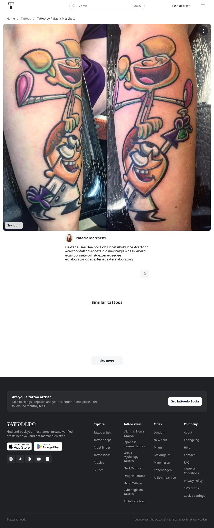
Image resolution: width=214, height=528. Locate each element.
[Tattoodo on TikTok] (20, 459)
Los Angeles (162, 455)
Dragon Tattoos (134, 476)
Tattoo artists (103, 432)
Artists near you (165, 477)
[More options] (203, 31)
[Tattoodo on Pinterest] (29, 459)
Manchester (162, 462)
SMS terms (191, 488)
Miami (158, 447)
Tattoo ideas (102, 455)
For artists (181, 6)
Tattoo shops (102, 440)
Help (187, 447)
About (188, 432)
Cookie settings (194, 496)
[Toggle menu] (203, 6)
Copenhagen (163, 470)
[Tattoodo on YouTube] (38, 459)
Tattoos (136, 6)
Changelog (191, 440)
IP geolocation (198, 519)
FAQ (187, 462)
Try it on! (14, 225)
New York (160, 440)
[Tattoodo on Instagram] (11, 459)
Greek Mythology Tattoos (131, 457)
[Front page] (11, 6)
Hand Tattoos (133, 483)
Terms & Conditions (191, 471)
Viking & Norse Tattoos (134, 433)
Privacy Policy (193, 481)
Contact (189, 455)
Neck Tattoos (132, 468)
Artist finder (102, 447)
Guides (98, 470)
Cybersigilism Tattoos (133, 492)
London (159, 432)
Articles (99, 462)
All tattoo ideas (134, 501)
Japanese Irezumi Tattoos (134, 444)
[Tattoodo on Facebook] (47, 459)
